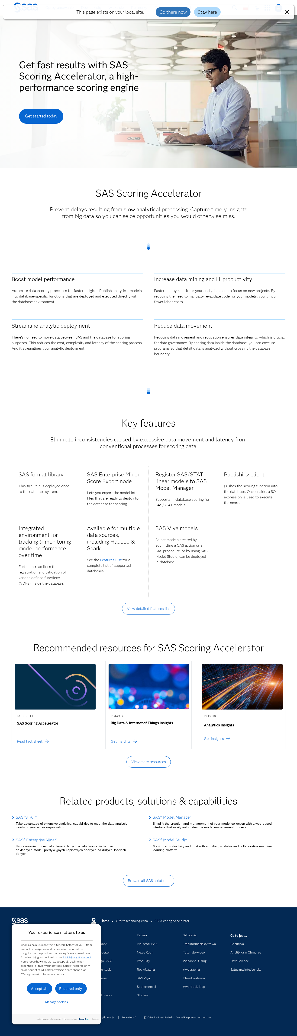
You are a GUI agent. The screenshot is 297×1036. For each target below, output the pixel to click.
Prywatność (129, 1017)
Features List (111, 560)
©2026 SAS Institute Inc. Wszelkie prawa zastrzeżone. (178, 1017)
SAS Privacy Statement (77, 957)
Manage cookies (56, 1002)
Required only (70, 988)
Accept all (39, 988)
